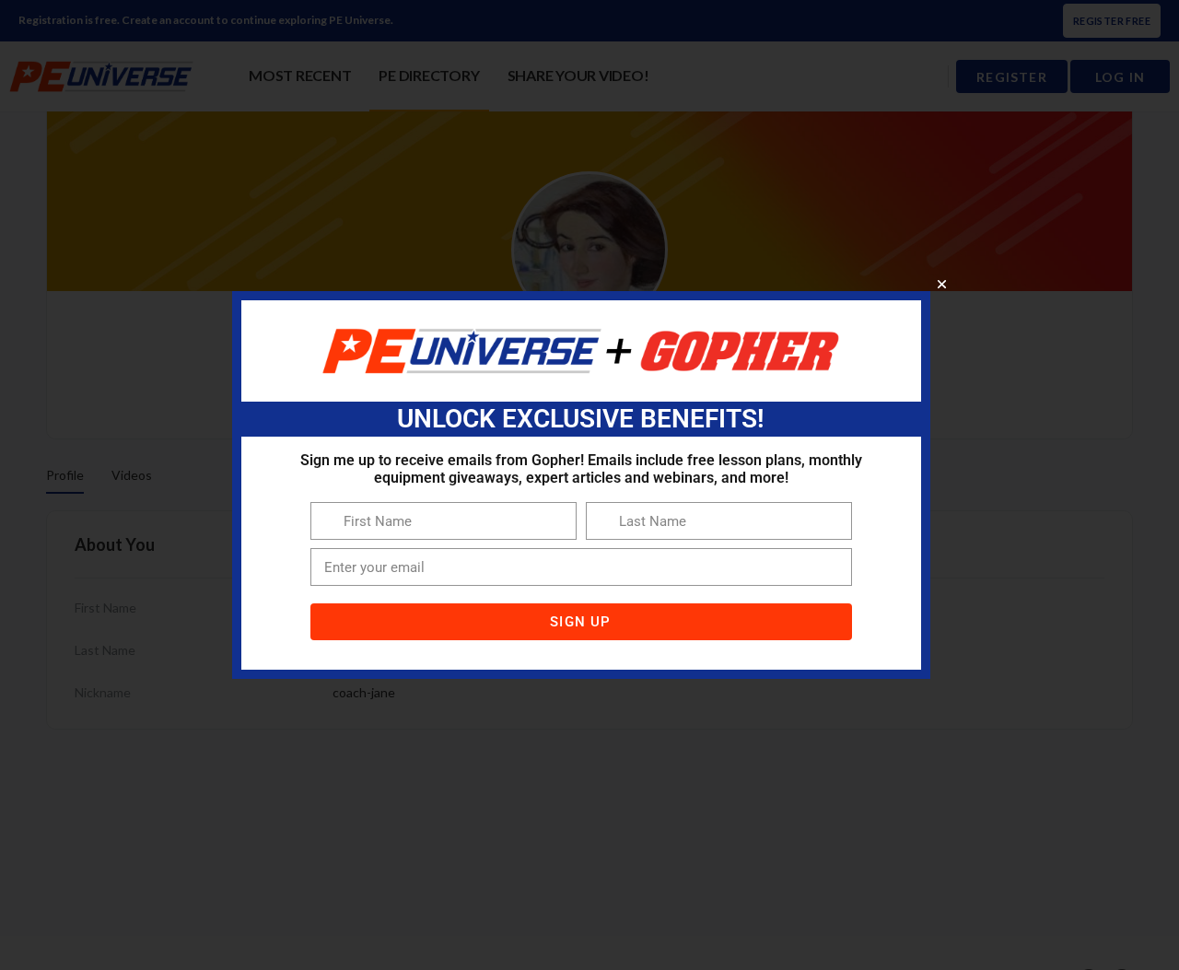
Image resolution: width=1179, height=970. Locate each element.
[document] (589, 485)
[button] (942, 284)
